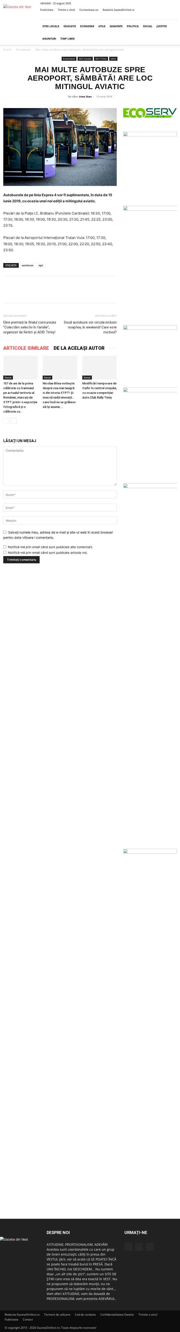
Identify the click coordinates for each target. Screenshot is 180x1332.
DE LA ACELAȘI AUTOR (79, 348)
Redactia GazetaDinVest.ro (119, 9)
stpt (40, 265)
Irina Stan (85, 96)
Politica (133, 26)
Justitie (162, 26)
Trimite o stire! (66, 9)
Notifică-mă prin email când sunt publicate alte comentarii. (50, 547)
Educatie (70, 26)
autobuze (27, 265)
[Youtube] (174, 16)
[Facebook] (159, 16)
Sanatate (116, 26)
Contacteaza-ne (88, 9)
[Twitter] (166, 16)
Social (147, 26)
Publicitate (46, 9)
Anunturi (49, 38)
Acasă (7, 50)
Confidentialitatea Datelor (117, 1315)
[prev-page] (6, 421)
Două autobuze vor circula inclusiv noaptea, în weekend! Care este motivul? (90, 327)
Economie (87, 26)
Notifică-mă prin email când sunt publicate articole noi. (48, 552)
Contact (28, 1319)
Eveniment (23, 50)
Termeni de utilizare (57, 1315)
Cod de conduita (85, 1315)
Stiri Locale (50, 26)
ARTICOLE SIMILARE (26, 348)
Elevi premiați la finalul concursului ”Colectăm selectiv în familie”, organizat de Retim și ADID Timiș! (29, 327)
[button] (152, 16)
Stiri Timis (101, 58)
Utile (101, 26)
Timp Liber (67, 38)
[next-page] (14, 421)
